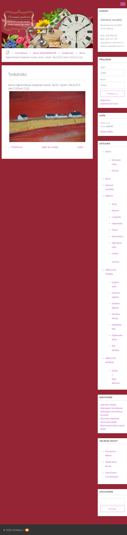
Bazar (108, 178)
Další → (82, 147)
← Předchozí (15, 147)
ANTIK (108, 151)
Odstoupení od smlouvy (111, 408)
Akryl (114, 204)
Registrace (105, 100)
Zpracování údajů (108, 422)
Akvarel (115, 210)
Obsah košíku (106, 131)
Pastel (115, 230)
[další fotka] (81, 116)
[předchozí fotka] (13, 116)
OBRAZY (109, 195)
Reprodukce (117, 236)
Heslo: (103, 79)
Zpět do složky (50, 147)
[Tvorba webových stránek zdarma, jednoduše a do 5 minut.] (27, 530)
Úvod (7, 52)
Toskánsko (68, 53)
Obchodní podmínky (109, 418)
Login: (103, 67)
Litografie (116, 217)
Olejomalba (117, 223)
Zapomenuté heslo (109, 103)
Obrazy (115, 170)
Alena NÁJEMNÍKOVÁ (44, 53)
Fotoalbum (21, 53)
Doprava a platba (108, 404)
